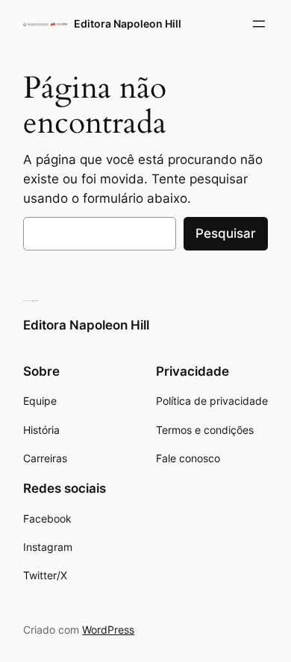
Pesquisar (225, 233)
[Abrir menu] (259, 24)
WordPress (108, 629)
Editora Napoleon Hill (127, 23)
